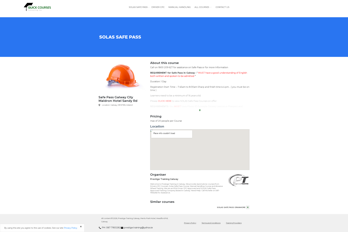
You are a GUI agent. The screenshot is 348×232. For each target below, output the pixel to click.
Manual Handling (179, 7)
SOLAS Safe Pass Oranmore (231, 207)
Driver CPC (158, 7)
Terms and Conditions (211, 223)
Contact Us (222, 7)
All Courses (202, 7)
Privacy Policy (190, 223)
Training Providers (234, 223)
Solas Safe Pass (138, 7)
